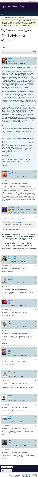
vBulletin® (29, 474)
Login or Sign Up (32, 1)
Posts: (21, 63)
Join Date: (11, 63)
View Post (20, 222)
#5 (35, 287)
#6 (35, 309)
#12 (35, 449)
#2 (35, 180)
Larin (9, 371)
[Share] (35, 63)
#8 (35, 359)
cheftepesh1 (11, 417)
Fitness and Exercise (12, 17)
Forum (5, 17)
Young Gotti (11, 278)
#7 (35, 331)
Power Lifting (21, 17)
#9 (35, 380)
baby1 (10, 58)
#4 (35, 265)
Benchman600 (12, 256)
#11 (35, 425)
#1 (35, 67)
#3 (35, 216)
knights (10, 395)
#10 (35, 404)
